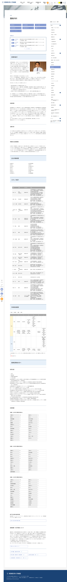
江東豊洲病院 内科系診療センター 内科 (17, 557)
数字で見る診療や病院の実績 (15, 520)
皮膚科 (52, 87)
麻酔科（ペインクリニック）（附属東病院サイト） (55, 100)
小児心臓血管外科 (54, 43)
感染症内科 (53, 69)
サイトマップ (9, 577)
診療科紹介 (13, 24)
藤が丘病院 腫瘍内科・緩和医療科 (16, 554)
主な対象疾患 (25, 24)
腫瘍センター (38, 27)
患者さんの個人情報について (23, 577)
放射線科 (52, 92)
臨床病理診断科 (53, 105)
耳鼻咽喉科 (53, 85)
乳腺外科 (52, 76)
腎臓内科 (52, 62)
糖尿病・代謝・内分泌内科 (55, 60)
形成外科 (52, 83)
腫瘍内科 (52, 67)
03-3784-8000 (23, 576)
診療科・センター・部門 (30, 3)
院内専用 (41, 577)
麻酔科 (52, 97)
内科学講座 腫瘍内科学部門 (15, 551)
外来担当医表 (13, 27)
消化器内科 (53, 32)
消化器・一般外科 (54, 34)
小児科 (52, 48)
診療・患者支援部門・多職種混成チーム (55, 121)
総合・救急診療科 (54, 57)
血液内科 (52, 64)
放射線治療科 (53, 94)
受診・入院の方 (22, 3)
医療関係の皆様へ (38, 3)
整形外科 (52, 78)
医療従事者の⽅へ (26, 27)
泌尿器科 (52, 90)
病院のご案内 (45, 3)
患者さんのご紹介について (15, 546)
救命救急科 (53, 55)
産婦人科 (52, 46)
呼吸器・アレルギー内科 (55, 27)
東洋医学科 (53, 71)
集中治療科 (53, 102)
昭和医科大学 (31, 577)
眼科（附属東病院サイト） (55, 116)
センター (52, 118)
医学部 (37, 577)
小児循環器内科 (53, 41)
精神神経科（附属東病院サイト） (55, 113)
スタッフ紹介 (38, 24)
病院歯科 (52, 107)
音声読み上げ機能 (63, 2)
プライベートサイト (14, 30)
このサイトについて (15, 577)
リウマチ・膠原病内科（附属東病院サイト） (55, 110)
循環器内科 (53, 36)
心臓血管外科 (53, 39)
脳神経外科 (53, 53)
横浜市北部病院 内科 (32, 554)
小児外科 (52, 50)
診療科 (52, 25)
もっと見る (28, 48)
